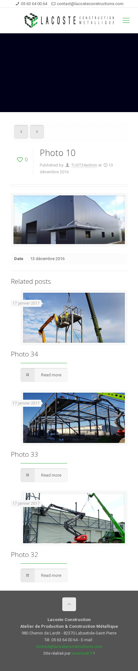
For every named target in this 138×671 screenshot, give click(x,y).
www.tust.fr (82, 653)
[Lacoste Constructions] (69, 20)
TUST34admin (84, 165)
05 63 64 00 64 (34, 3)
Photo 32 (24, 554)
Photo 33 (24, 454)
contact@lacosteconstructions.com (90, 3)
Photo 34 (24, 353)
